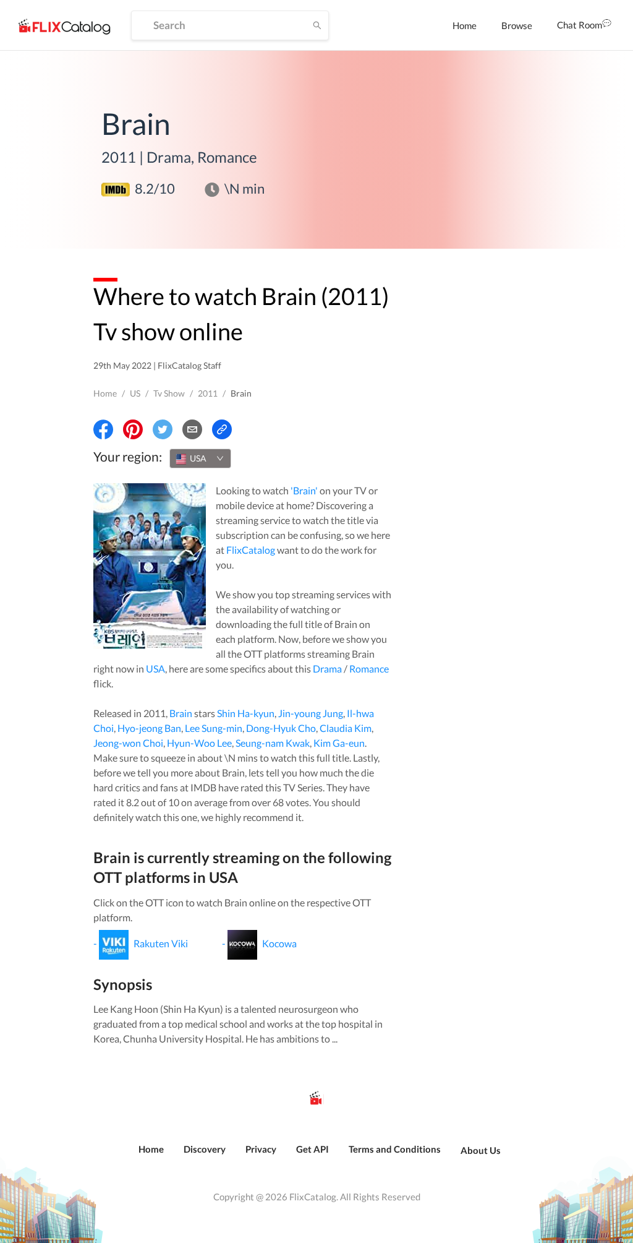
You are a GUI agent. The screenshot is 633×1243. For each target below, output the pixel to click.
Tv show (169, 393)
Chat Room (579, 24)
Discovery (205, 1149)
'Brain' (304, 490)
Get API (312, 1149)
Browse (516, 25)
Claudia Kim (346, 728)
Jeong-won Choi (128, 743)
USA (155, 668)
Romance (369, 668)
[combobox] (200, 458)
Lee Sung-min (213, 728)
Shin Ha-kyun (245, 713)
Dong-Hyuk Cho (281, 728)
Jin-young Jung (310, 713)
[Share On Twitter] (162, 429)
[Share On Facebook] (103, 429)
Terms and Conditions (395, 1149)
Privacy (260, 1149)
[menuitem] (464, 25)
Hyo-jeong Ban (149, 728)
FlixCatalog (250, 550)
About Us (481, 1150)
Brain (180, 713)
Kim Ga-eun (339, 743)
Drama (327, 668)
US (135, 393)
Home (464, 25)
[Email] (192, 429)
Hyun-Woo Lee (199, 743)
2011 (208, 393)
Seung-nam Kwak (273, 743)
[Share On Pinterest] (133, 429)
